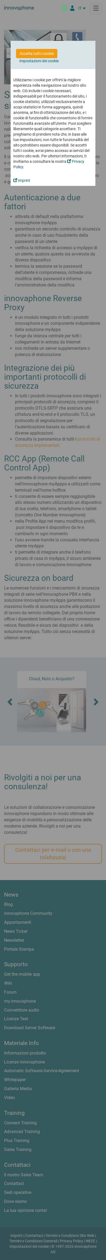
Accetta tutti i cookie (37, 53)
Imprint (23, 180)
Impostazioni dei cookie (39, 61)
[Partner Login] (72, 8)
